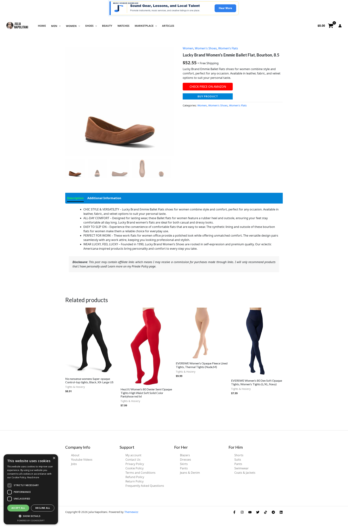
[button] (59, 26)
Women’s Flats (228, 48)
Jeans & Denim (190, 473)
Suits (237, 460)
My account (133, 455)
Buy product (208, 96)
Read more (33, 477)
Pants (184, 468)
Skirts (184, 464)
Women (188, 48)
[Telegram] (273, 512)
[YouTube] (250, 512)
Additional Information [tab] (104, 198)
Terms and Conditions (140, 473)
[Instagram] (242, 512)
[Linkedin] (281, 512)
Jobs (74, 464)
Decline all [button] (42, 507)
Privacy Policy (134, 464)
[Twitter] (257, 512)
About (75, 455)
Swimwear (241, 468)
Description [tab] (75, 198)
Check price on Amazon (208, 87)
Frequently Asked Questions (144, 486)
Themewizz (131, 512)
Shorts (238, 455)
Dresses (185, 460)
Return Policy (134, 481)
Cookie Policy (134, 468)
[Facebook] (234, 512)
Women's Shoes (206, 48)
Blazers (185, 455)
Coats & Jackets (244, 473)
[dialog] (31, 489)
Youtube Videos (81, 460)
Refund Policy (134, 477)
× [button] (54, 458)
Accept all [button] (18, 507)
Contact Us (132, 460)
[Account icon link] (340, 25)
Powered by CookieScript (31, 520)
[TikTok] (265, 512)
